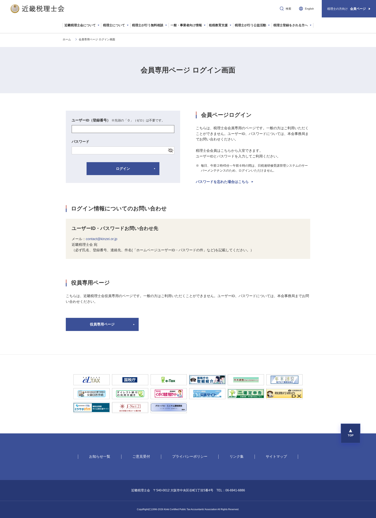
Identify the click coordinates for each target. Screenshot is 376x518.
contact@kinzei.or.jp (101, 239)
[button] (350, 433)
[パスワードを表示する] (170, 150)
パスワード (80, 142)
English (309, 8)
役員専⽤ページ (102, 324)
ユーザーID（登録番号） (118, 120)
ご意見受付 (141, 456)
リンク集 (237, 456)
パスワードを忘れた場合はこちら (222, 182)
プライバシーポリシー (189, 456)
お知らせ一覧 (99, 456)
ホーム (67, 39)
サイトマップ (276, 456)
